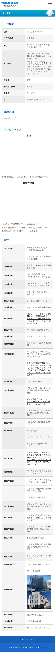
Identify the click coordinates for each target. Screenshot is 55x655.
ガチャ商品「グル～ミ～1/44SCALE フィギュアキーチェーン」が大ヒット (38, 401)
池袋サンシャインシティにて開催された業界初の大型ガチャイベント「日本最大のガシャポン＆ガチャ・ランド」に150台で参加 (39, 318)
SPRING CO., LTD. (25, 648)
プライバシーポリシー (28, 639)
